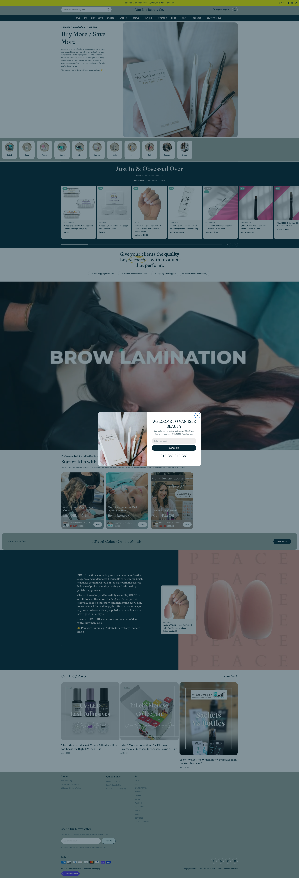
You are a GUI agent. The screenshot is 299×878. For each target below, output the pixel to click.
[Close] (197, 415)
